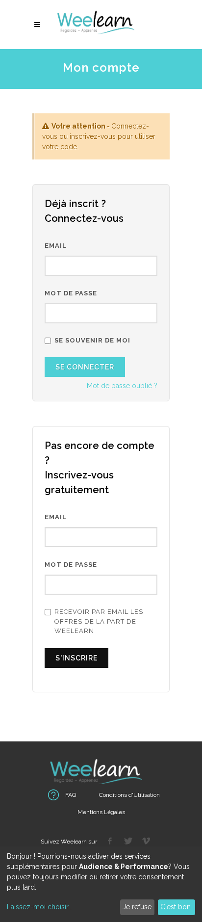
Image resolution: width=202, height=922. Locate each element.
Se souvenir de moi (92, 340)
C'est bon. (176, 907)
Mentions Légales (101, 812)
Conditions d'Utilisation (129, 794)
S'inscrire (76, 658)
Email (56, 245)
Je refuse (137, 907)
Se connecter (84, 367)
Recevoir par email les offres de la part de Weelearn (98, 621)
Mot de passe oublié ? (122, 386)
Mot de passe (71, 293)
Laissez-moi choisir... (40, 907)
